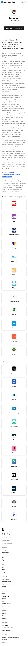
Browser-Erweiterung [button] (7, 552)
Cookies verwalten (6, 540)
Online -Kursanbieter (6, 176)
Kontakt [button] (4, 598)
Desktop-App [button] (5, 550)
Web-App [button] (4, 555)
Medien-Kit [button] (4, 618)
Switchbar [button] (4, 557)
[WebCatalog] (3, 529)
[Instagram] (9, 534)
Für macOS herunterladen (14, 28)
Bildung (14, 23)
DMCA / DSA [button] (5, 639)
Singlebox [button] (4, 560)
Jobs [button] (3, 615)
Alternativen (6, 362)
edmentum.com (14, 20)
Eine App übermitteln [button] (7, 584)
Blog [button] (3, 601)
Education (11, 172)
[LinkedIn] (4, 534)
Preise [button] (3, 593)
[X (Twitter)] (2, 534)
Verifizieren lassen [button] (6, 581)
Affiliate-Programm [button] (6, 603)
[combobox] (9, 537)
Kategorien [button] (4, 572)
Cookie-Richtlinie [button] (6, 630)
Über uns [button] (4, 613)
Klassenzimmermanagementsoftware (10, 174)
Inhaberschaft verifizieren (9, 55)
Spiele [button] (3, 569)
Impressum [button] (4, 642)
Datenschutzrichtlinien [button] (7, 627)
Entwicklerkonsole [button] (6, 579)
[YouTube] (7, 534)
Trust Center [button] (5, 625)
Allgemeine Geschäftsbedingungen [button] (11, 637)
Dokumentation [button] (5, 596)
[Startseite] (8, 2)
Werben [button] (4, 586)
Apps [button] (3, 567)
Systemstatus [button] (5, 606)
